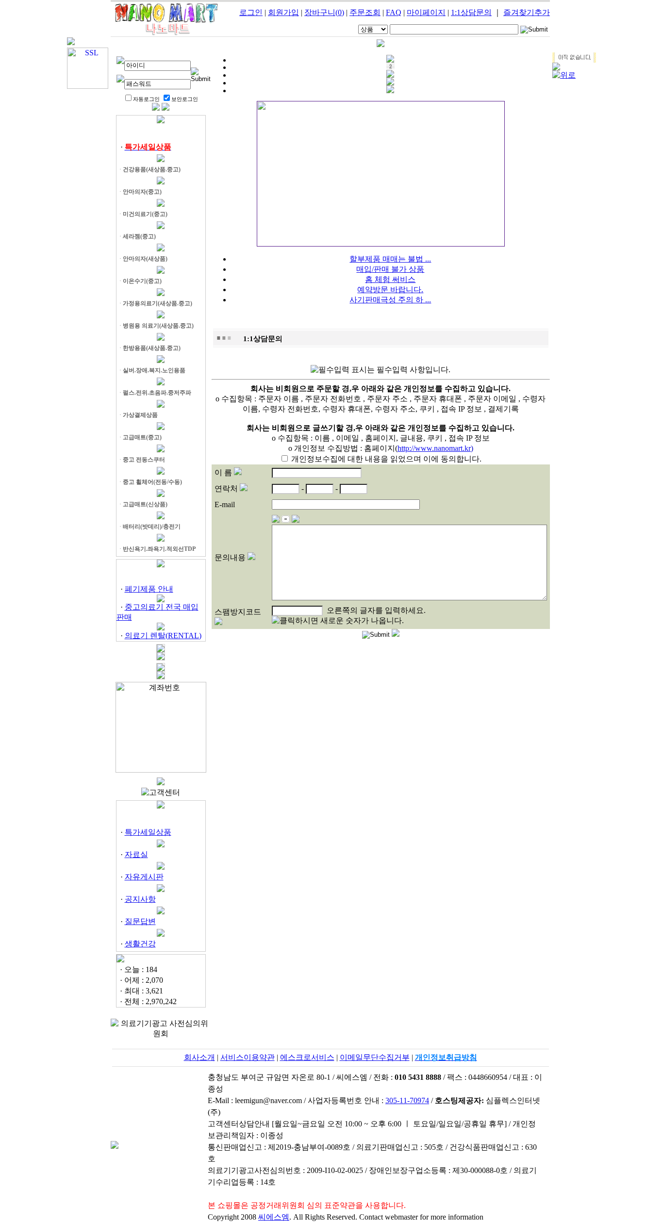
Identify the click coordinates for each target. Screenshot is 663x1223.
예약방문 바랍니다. (390, 289)
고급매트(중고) (142, 437)
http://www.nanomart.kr (434, 448)
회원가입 (283, 12)
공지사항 (140, 899)
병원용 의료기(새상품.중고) (158, 325)
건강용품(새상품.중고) (152, 169)
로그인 (251, 12)
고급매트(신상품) (145, 504)
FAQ (393, 12)
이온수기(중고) (142, 281)
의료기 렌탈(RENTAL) (163, 635)
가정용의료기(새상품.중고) (157, 303)
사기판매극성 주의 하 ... (390, 300)
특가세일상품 (148, 832)
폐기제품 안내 (149, 589)
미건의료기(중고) (145, 214)
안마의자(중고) (142, 191)
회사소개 (199, 1057)
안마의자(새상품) (145, 258)
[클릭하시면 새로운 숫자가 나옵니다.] (338, 621)
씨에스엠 (273, 1217)
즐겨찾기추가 (526, 12)
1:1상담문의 (471, 12)
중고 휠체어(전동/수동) (152, 482)
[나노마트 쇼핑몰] (166, 34)
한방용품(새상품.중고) (152, 348)
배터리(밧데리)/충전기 (152, 526)
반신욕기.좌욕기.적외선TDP (159, 548)
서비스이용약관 (247, 1057)
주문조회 (365, 12)
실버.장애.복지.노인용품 (154, 370)
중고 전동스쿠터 (144, 459)
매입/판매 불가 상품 (390, 269)
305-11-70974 (407, 1100)
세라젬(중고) (139, 236)
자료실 (136, 854)
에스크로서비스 (307, 1057)
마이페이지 (426, 12)
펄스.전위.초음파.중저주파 (157, 392)
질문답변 (140, 921)
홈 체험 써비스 (390, 279)
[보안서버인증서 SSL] (87, 86)
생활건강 (140, 944)
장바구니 (324, 12)
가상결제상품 (140, 415)
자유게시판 (144, 877)
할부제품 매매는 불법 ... (390, 259)
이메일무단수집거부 (375, 1057)
